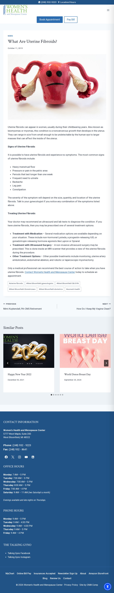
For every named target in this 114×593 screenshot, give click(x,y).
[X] (13, 457)
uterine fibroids (16, 283)
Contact (67, 578)
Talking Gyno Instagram (19, 557)
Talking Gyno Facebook (19, 553)
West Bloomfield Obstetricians (22, 289)
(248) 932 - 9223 (22, 445)
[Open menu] (108, 10)
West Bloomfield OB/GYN (68, 283)
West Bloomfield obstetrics (51, 289)
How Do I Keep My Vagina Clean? (94, 306)
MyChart (10, 573)
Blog (45, 578)
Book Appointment (49, 19)
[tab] (51, 394)
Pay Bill (71, 19)
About (83, 573)
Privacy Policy (71, 585)
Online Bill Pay (24, 573)
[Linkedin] (33, 457)
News (10, 36)
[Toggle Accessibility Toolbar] (107, 586)
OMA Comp (92, 585)
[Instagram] (20, 457)
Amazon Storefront (98, 573)
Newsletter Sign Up (67, 573)
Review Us (55, 578)
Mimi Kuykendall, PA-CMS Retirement (22, 306)
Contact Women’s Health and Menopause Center (50, 272)
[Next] (106, 363)
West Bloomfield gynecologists (39, 283)
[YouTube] (26, 457)
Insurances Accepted (44, 573)
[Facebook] (6, 457)
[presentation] (28, 351)
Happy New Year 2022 (19, 374)
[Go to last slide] (8, 363)
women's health (73, 289)
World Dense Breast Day (77, 374)
